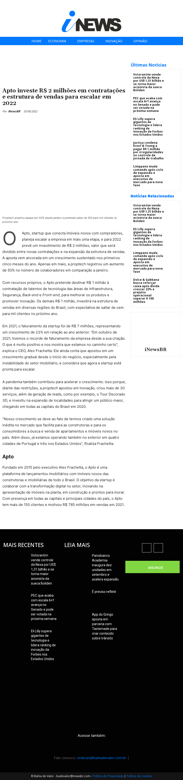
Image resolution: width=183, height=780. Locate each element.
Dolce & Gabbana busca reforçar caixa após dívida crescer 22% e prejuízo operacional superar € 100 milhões (146, 291)
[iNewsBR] (155, 329)
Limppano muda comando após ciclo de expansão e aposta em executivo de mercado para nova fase (148, 175)
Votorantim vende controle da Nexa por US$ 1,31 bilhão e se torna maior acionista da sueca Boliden (148, 82)
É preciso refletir (104, 592)
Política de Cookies (139, 776)
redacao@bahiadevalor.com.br (101, 757)
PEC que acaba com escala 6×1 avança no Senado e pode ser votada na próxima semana (147, 104)
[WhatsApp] (82, 122)
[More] (94, 122)
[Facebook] (142, 5)
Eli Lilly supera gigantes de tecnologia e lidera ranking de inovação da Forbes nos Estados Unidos (148, 127)
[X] (164, 5)
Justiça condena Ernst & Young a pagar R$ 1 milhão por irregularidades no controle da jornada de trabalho (148, 150)
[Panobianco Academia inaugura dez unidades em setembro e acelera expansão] (76, 561)
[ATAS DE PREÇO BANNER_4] (64, 59)
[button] (178, 5)
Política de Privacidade (108, 776)
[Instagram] (153, 5)
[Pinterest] (71, 122)
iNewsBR (14, 111)
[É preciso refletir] (76, 597)
